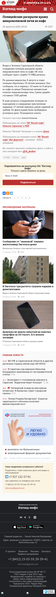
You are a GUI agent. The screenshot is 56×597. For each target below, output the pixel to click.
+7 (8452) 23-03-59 (14, 484)
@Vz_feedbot (29, 151)
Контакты (46, 551)
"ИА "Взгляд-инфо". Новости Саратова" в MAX (24, 124)
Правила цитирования (28, 554)
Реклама (34, 551)
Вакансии (22, 551)
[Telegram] (11, 193)
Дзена (46, 131)
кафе (23, 157)
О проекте (10, 551)
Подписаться (28, 182)
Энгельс (16, 157)
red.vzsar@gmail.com (14, 488)
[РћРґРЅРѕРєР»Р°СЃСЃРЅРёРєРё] (7, 193)
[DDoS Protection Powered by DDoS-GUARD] (49, 593)
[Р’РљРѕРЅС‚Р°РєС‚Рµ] (4, 193)
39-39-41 (31, 484)
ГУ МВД (7, 157)
